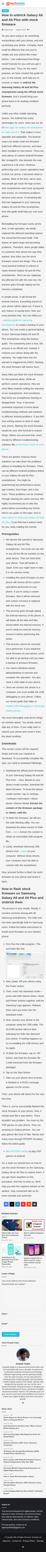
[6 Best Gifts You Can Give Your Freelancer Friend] (12, 1225)
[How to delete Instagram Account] (34, 1225)
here (16, 832)
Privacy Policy (29, 1541)
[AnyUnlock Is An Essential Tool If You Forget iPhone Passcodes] (12, 1249)
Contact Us (16, 1541)
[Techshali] (15, 4)
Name (5, 1314)
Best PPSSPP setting (17, 1151)
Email (5, 1324)
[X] (12, 1204)
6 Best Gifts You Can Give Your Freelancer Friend (10, 1235)
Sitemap (40, 1541)
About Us (6, 1541)
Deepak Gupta (8, 30)
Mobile (5, 11)
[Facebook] (6, 1204)
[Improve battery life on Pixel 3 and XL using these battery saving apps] (34, 1250)
